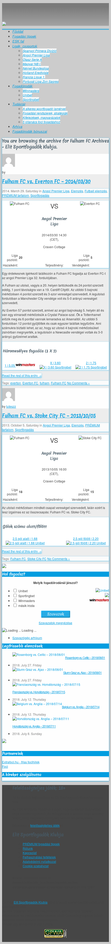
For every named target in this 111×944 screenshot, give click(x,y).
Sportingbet (31, 99)
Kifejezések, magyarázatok (41, 117)
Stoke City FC (36, 558)
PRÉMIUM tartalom (15, 195)
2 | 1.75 (91, 363)
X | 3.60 (55, 363)
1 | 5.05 (10, 365)
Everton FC (30, 383)
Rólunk (28, 848)
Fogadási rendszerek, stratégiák (45, 113)
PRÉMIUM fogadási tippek (41, 844)
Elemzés (77, 191)
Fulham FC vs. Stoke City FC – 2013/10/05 (49, 415)
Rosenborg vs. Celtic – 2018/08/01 (85, 657)
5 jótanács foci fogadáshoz (41, 122)
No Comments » (78, 383)
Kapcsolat (30, 852)
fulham (44, 383)
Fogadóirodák (22, 85)
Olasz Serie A (32, 59)
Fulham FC (58, 383)
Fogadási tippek (24, 36)
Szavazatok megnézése (55, 623)
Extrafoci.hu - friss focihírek (20, 762)
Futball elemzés (96, 191)
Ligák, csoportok (24, 46)
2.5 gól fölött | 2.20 (86, 538)
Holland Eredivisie (36, 72)
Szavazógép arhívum (27, 638)
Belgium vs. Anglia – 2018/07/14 (80, 707)
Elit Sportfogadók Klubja (55, 8)
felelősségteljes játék (45, 825)
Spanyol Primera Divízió (40, 50)
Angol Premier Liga (36, 55)
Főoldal (17, 31)
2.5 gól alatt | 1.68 (25, 538)
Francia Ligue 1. (34, 77)
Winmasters (31, 90)
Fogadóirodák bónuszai (29, 131)
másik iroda (26, 605)
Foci (5, 766)
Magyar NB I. (32, 64)
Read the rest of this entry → (22, 375)
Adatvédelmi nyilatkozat (39, 861)
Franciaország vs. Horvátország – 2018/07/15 (38, 692)
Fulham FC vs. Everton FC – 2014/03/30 (46, 181)
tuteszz (11, 406)
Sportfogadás (39, 195)
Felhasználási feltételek (39, 857)
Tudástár (18, 104)
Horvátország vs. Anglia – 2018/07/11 (34, 726)
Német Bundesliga (36, 68)
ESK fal (18, 41)
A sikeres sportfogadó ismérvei (44, 108)
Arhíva (17, 126)
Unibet (27, 95)
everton (15, 383)
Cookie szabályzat (36, 866)
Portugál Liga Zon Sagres (41, 81)
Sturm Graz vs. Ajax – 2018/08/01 (82, 672)
